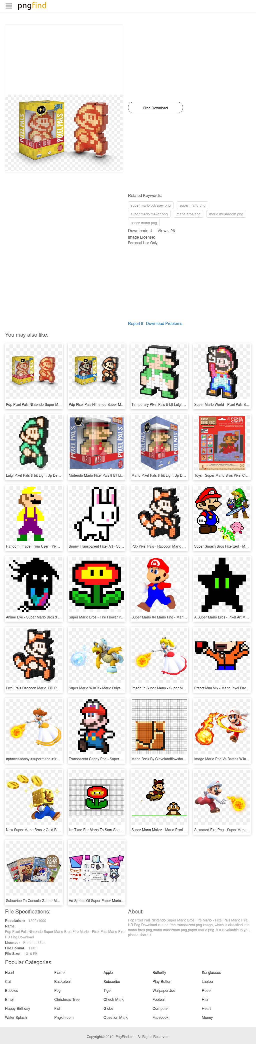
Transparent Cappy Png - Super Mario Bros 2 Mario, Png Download (122, 758)
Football (158, 999)
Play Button (161, 981)
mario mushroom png (226, 213)
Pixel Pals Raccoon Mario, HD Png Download (41, 687)
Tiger (108, 990)
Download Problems (164, 323)
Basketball (62, 981)
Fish (57, 1008)
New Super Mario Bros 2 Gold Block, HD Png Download (50, 829)
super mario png (193, 205)
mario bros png (188, 213)
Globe (108, 1008)
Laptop (207, 981)
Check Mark (114, 999)
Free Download (155, 107)
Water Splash (16, 1017)
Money (207, 1017)
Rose (206, 990)
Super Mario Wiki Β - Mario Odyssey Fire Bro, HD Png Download (120, 687)
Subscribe (112, 981)
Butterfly (159, 972)
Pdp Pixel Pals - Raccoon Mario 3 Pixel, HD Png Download (178, 546)
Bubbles (11, 990)
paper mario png (144, 222)
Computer (160, 1008)
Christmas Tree (67, 999)
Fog (57, 990)
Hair (205, 999)
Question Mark (116, 1017)
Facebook (160, 1017)
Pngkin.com (64, 1017)
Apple (108, 972)
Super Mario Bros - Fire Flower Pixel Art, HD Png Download (116, 616)
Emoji (9, 999)
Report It (135, 323)
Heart (9, 972)
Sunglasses (211, 972)
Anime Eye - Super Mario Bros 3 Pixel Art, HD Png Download (54, 616)
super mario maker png (149, 213)
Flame (59, 972)
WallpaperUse (163, 990)
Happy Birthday (17, 1008)
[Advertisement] (64, 60)
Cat (8, 981)
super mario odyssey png (151, 205)
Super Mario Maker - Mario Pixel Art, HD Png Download (175, 829)
